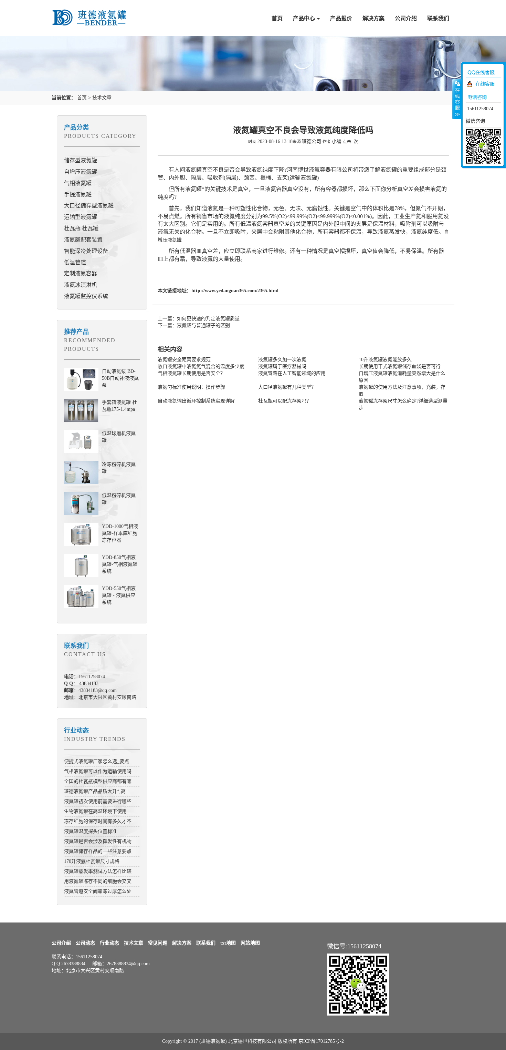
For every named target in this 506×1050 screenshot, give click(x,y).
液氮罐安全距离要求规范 (184, 359)
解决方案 (373, 18)
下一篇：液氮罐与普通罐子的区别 (194, 325)
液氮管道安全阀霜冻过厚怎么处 (97, 891)
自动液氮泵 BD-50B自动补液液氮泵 (120, 378)
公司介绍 (406, 18)
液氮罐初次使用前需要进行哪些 (97, 801)
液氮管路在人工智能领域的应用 (292, 373)
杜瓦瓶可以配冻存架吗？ (284, 401)
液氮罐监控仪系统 (86, 296)
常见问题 (157, 943)
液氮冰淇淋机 (80, 285)
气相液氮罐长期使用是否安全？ (191, 373)
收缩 (457, 99)
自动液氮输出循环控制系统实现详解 (196, 401)
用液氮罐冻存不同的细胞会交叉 (97, 881)
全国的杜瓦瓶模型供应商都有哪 (97, 781)
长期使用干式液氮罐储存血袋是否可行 (400, 366)
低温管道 (75, 262)
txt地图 (228, 943)
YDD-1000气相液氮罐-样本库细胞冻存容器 (120, 533)
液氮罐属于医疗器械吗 (282, 366)
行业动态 (76, 730)
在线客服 (485, 83)
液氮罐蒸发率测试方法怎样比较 (97, 871)
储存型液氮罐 (80, 160)
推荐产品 (76, 331)
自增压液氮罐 (80, 172)
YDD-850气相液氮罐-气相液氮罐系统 (119, 564)
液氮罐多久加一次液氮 (282, 359)
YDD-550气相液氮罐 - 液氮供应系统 (119, 595)
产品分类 (76, 127)
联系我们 (438, 18)
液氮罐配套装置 (83, 240)
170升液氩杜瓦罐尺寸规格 (91, 861)
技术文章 (102, 97)
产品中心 (304, 18)
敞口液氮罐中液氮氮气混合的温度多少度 (201, 366)
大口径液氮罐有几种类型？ (287, 387)
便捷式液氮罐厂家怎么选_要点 (96, 761)
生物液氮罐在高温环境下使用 (95, 811)
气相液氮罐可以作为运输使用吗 (97, 771)
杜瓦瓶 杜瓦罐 (81, 228)
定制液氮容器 (80, 273)
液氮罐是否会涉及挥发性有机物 (97, 841)
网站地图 (250, 943)
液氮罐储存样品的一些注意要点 (97, 851)
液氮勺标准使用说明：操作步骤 (191, 387)
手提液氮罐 (78, 194)
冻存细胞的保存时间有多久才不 (97, 821)
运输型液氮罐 (80, 217)
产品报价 (341, 18)
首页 (277, 18)
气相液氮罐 (78, 183)
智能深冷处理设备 (86, 251)
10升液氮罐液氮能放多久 (385, 359)
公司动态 (85, 943)
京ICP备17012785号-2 (321, 1041)
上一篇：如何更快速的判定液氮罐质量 (199, 318)
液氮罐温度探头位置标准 (90, 831)
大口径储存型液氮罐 (89, 205)
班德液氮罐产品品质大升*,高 (95, 791)
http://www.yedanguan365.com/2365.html (234, 290)
